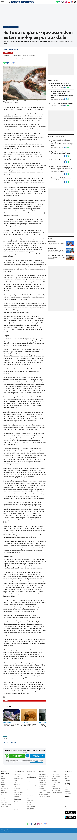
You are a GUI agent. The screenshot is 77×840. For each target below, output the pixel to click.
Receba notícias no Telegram (37, 756)
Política (2, 780)
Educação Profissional (18, 792)
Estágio (15, 780)
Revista (66, 789)
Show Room (41, 786)
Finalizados (16, 809)
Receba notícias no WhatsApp (16, 756)
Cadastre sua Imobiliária (44, 796)
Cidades (3, 778)
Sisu (15, 790)
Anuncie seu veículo (56, 776)
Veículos (28, 783)
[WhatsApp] (57, 2)
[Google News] (72, 2)
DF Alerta (67, 774)
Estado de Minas (68, 799)
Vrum (54, 772)
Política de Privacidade (6, 804)
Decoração (41, 788)
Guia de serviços (42, 784)
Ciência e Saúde (13, 49)
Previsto (16, 803)
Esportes (3, 790)
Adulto (28, 789)
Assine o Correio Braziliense (30, 809)
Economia (3, 784)
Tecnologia (3, 798)
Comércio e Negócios (31, 793)
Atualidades (67, 791)
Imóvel (41, 772)
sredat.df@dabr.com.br (36, 761)
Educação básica (17, 774)
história (6, 742)
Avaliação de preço (56, 782)
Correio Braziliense (5, 772)
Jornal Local (67, 776)
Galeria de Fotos (42, 790)
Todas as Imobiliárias (43, 794)
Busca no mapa (42, 778)
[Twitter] (63, 2)
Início (5, 49)
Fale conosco (16, 796)
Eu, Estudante (19, 772)
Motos (53, 786)
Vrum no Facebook (56, 788)
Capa (2, 776)
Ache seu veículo (55, 774)
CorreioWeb (31, 772)
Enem (15, 782)
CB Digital (29, 802)
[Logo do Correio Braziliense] (22, 1)
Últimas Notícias (17, 784)
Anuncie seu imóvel (43, 776)
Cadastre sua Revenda (57, 792)
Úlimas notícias (42, 782)
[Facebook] (60, 2)
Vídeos (53, 784)
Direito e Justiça (30, 800)
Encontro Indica (68, 793)
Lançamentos (42, 780)
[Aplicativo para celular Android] (70, 817)
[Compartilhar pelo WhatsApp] (68, 87)
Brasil (2, 782)
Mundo (2, 786)
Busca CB (29, 804)
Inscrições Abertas (18, 807)
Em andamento (17, 805)
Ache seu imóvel (42, 774)
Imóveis (28, 781)
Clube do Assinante (31, 806)
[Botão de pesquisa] (8, 2)
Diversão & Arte (4, 788)
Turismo (3, 800)
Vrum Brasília (67, 780)
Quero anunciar (30, 779)
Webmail (28, 774)
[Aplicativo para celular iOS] (70, 812)
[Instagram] (66, 2)
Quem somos (4, 802)
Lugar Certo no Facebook (44, 792)
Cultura (15, 786)
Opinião (3, 794)
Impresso (30, 796)
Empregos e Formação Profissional (31, 786)
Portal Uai (67, 801)
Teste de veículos (55, 780)
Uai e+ (66, 803)
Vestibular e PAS (17, 788)
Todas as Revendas (56, 790)
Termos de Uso (4, 806)
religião (13, 742)
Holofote (3, 796)
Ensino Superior (17, 776)
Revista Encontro (68, 784)
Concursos (18, 799)
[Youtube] (69, 2)
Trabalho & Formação (18, 778)
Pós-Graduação (17, 794)
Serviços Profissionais (31, 791)
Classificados (31, 777)
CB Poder (67, 778)
